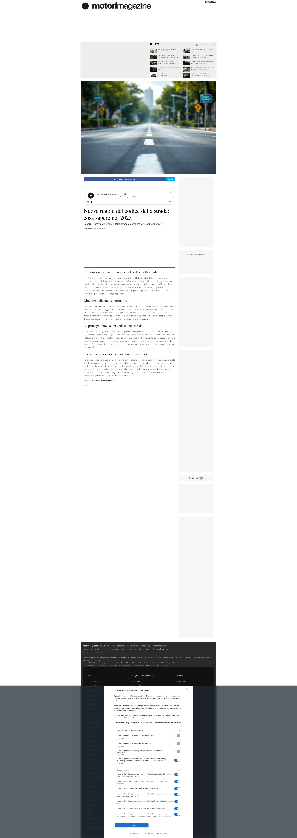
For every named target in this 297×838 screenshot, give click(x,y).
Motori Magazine (90, 646)
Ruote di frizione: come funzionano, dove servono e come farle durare (202, 68)
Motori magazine (102, 663)
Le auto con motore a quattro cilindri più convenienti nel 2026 (169, 50)
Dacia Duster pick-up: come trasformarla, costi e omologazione (168, 56)
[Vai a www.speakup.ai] (170, 192)
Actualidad (136, 681)
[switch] (177, 735)
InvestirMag (181, 681)
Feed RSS (209, 658)
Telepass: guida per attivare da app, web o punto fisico (169, 68)
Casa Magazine (92, 681)
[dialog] (148, 762)
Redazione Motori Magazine (103, 380)
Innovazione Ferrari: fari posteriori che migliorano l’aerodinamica (202, 50)
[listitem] (148, 730)
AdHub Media (125, 663)
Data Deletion (135, 834)
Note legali (188, 658)
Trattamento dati (199, 658)
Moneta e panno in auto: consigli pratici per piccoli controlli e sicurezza (202, 62)
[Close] (188, 690)
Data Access (148, 834)
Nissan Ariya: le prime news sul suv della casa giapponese (169, 74)
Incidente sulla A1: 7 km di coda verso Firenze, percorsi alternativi (202, 56)
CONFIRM (132, 825)
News (86, 385)
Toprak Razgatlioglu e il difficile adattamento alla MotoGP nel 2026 (168, 62)
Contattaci (158, 658)
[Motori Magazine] (116, 6)
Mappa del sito (88, 660)
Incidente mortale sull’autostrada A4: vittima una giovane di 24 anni (202, 74)
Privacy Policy (162, 834)
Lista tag (97, 660)
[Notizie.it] (210, 2)
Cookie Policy (168, 658)
